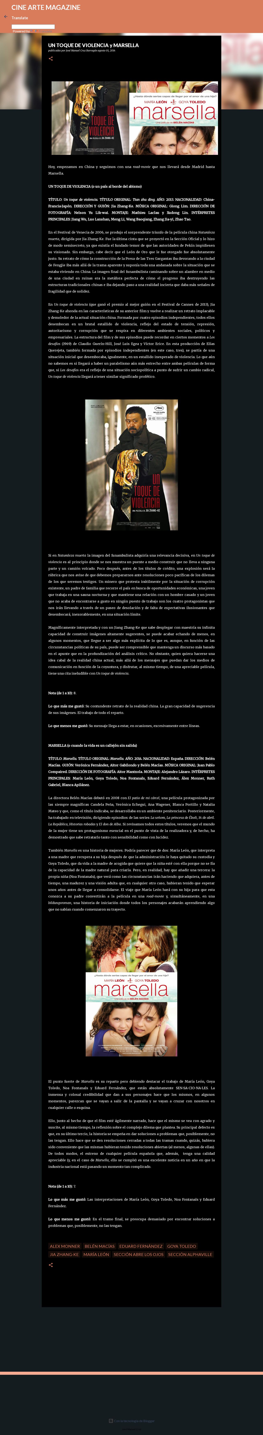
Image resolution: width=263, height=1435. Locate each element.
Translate (45, 31)
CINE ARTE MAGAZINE (46, 7)
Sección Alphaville (190, 1254)
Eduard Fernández (141, 1246)
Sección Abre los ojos (139, 1254)
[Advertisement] (71, 1339)
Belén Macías (100, 1246)
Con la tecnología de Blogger (134, 1421)
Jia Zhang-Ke (64, 1254)
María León (96, 1254)
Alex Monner (65, 1246)
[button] (50, 59)
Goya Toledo (181, 1246)
